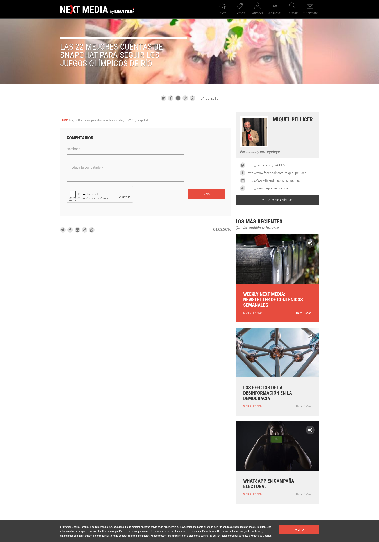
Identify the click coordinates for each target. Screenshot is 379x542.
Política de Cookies (261, 535)
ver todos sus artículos (277, 200)
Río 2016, (131, 120)
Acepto (299, 529)
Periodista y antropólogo (260, 152)
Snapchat (142, 120)
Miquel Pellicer (293, 119)
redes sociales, (115, 120)
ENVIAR (206, 194)
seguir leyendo (252, 312)
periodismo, (98, 120)
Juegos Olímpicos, (79, 120)
